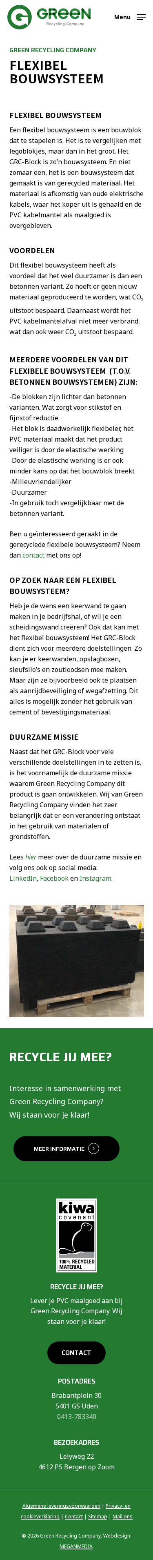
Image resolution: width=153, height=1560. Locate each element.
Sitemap (97, 1516)
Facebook (54, 878)
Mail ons (123, 1516)
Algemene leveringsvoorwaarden (61, 1505)
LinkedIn (23, 878)
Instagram (95, 878)
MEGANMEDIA (76, 1546)
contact (33, 555)
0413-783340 (76, 1416)
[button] (130, 16)
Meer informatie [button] (59, 1148)
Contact (74, 1516)
